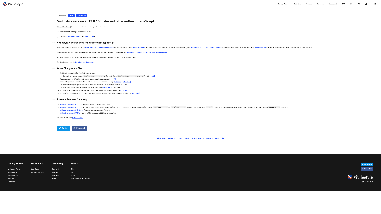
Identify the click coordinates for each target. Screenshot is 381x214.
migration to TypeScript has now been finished (144, 52)
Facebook (80, 128)
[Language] (367, 4)
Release (71, 15)
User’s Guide (89, 37)
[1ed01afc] (124, 90)
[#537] (113, 79)
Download (320, 4)
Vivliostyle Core (81, 15)
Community (56, 169)
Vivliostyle (368, 164)
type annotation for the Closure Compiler (206, 48)
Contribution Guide (37, 172)
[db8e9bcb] (136, 93)
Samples (309, 4)
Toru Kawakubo (260, 48)
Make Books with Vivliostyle (81, 179)
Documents (333, 4)
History (54, 179)
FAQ (343, 4)
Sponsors (55, 175)
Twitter (65, 128)
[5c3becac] (118, 82)
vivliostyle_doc (107, 87)
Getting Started (283, 4)
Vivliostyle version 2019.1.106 (71, 104)
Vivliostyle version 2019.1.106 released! (174, 138)
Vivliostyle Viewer (74, 37)
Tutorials (297, 4)
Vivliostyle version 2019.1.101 (71, 107)
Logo (73, 175)
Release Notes (77, 118)
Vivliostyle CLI (13, 172)
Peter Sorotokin (139, 48)
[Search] (359, 4)
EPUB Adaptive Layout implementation (99, 48)
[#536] (164, 52)
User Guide (35, 169)
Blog (352, 4)
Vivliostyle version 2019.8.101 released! (207, 138)
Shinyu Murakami (63, 27)
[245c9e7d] (127, 82)
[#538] (152, 76)
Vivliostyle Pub (13, 175)
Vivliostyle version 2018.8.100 (71, 113)
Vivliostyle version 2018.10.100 (71, 110)
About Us (55, 172)
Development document (84, 62)
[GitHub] (374, 4)
